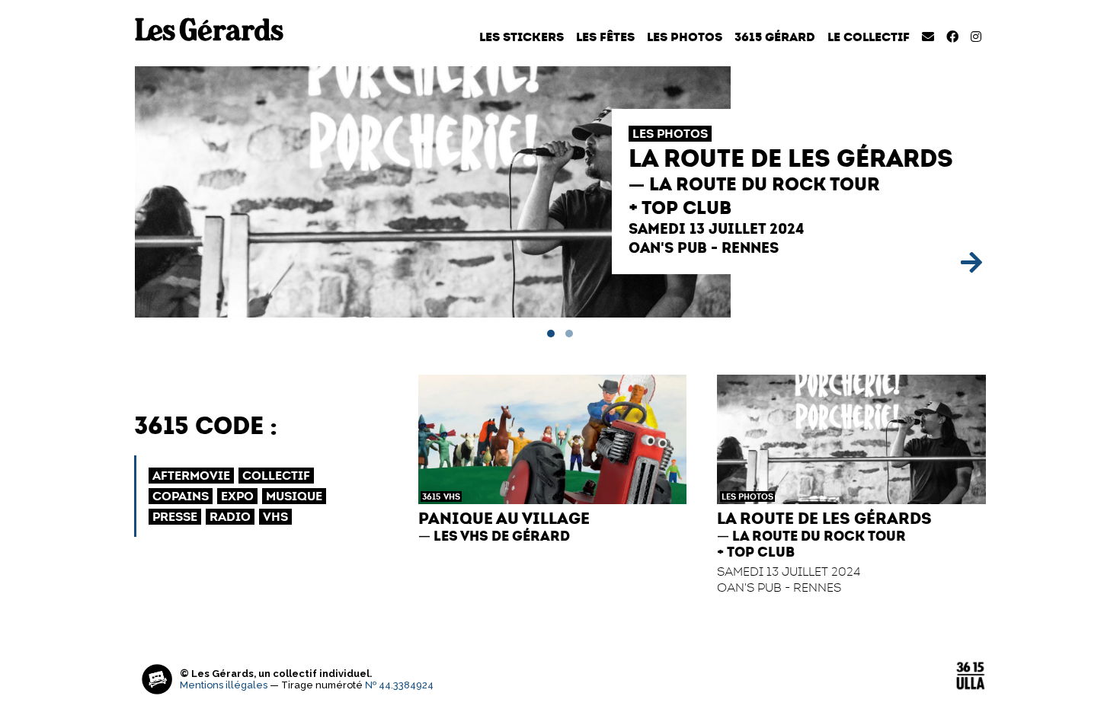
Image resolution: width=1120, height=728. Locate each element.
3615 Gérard (774, 37)
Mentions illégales (223, 685)
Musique (294, 496)
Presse (174, 517)
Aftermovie (191, 476)
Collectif (276, 476)
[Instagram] (976, 37)
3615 (431, 496)
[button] (551, 333)
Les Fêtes (605, 37)
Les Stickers (521, 37)
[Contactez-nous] (928, 37)
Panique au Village (504, 518)
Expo (237, 496)
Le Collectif (868, 37)
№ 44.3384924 (399, 685)
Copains (180, 496)
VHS (451, 496)
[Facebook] (952, 37)
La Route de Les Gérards (791, 158)
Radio (230, 517)
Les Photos (684, 37)
